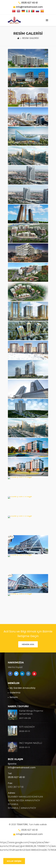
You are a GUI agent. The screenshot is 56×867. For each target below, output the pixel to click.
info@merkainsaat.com (21, 767)
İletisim (14, 697)
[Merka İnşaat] (14, 20)
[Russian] (37, 11)
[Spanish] (42, 11)
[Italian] (28, 11)
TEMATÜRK (22, 824)
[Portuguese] (32, 11)
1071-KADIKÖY (27, 726)
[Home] (18, 38)
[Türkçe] (14, 11)
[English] (18, 11)
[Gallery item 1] (28, 58)
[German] (23, 11)
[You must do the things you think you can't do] (12, 715)
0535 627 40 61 (29, 2)
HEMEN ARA (28, 644)
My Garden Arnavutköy (22, 687)
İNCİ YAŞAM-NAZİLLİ (30, 743)
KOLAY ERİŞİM (14, 861)
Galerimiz (15, 692)
